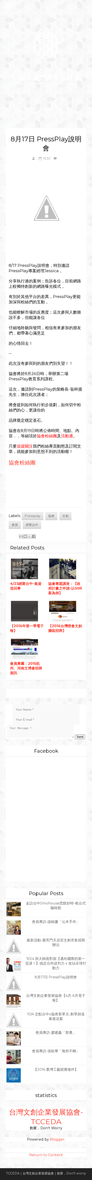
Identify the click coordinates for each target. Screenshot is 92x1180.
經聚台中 (32, 525)
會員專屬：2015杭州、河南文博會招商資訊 (26, 668)
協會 (51, 516)
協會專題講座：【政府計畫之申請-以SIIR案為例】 (65, 588)
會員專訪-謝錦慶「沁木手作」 (56, 922)
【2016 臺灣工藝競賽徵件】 (55, 1069)
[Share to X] (29, 536)
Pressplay (32, 516)
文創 (65, 516)
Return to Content (46, 1155)
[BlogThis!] (25, 536)
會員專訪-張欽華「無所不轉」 (56, 1051)
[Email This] (21, 536)
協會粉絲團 (22, 462)
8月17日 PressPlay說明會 (56, 977)
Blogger (57, 1139)
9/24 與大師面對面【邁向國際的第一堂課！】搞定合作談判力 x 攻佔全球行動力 (55, 963)
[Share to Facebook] (33, 536)
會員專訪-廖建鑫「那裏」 (56, 1032)
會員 (15, 525)
